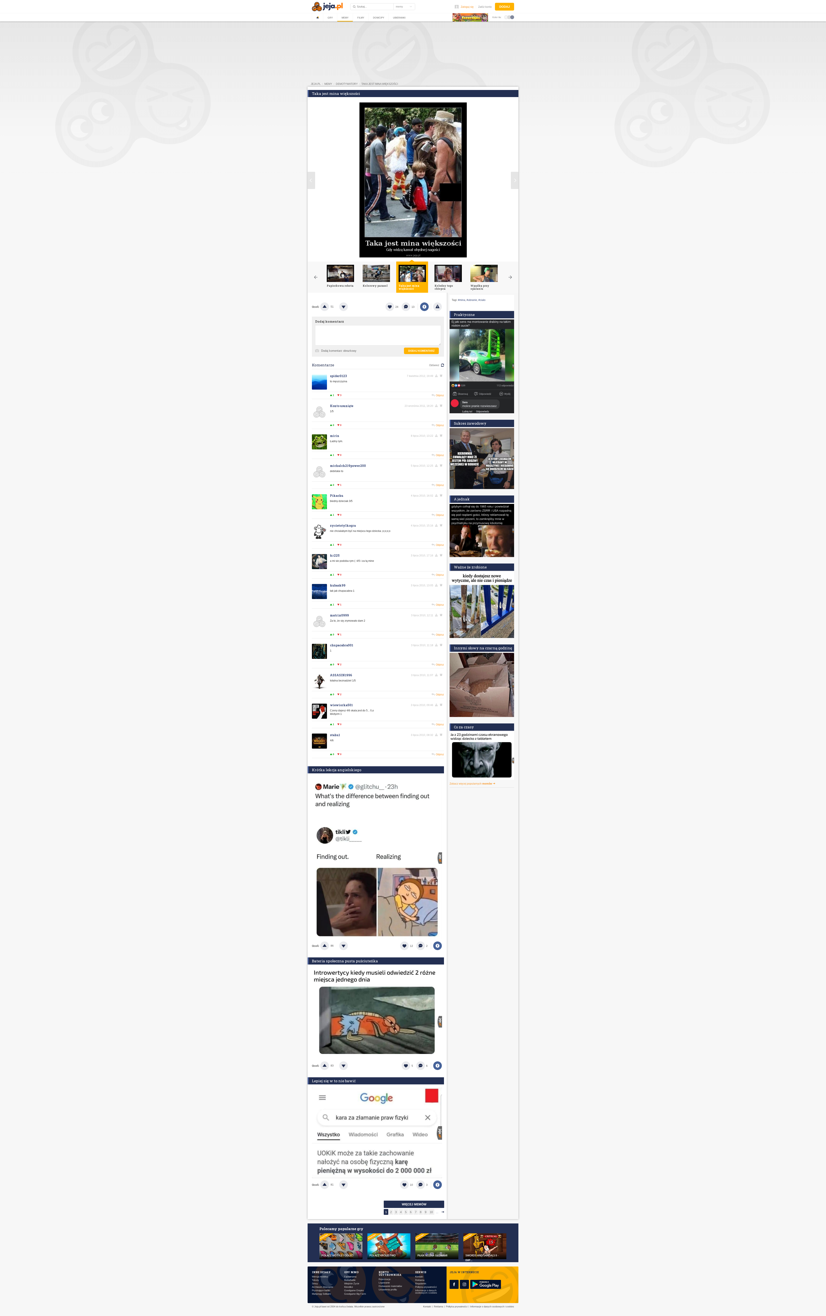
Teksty (315, 1280)
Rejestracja (384, 1279)
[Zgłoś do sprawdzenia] (437, 306)
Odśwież (434, 365)
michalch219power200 (348, 466)
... (437, 1212)
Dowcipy (378, 17)
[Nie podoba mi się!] (348, 306)
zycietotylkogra (343, 525)
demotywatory (347, 84)
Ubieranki (399, 17)
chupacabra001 (341, 645)
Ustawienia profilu (388, 1289)
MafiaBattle (350, 1280)
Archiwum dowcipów (322, 1287)
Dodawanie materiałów (390, 1286)
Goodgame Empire (354, 1290)
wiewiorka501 (341, 705)
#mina (461, 300)
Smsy (315, 1283)
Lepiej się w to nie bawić (334, 1080)
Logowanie (384, 1283)
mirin (334, 436)
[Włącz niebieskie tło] (512, 17)
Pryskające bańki (321, 1290)
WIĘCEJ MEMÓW (414, 1204)
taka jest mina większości (379, 84)
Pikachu (336, 496)
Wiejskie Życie (351, 1283)
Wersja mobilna (320, 1277)
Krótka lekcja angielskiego (336, 769)
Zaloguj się (467, 6)
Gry (330, 17)
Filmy (360, 17)
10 (431, 1212)
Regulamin (420, 1283)
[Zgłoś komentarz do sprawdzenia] (437, 375)
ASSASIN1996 (341, 675)
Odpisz (440, 395)
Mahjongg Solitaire (321, 1294)
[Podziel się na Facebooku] (424, 306)
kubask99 (337, 585)
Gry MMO (351, 1272)
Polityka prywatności (426, 1287)
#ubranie (472, 300)
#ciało (481, 300)
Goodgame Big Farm (355, 1294)
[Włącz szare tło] (509, 17)
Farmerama (350, 1277)
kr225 (335, 555)
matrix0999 (339, 615)
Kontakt (419, 1277)
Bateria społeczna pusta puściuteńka (345, 960)
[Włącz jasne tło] (506, 17)
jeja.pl (316, 84)
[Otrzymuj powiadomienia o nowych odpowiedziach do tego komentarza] (442, 375)
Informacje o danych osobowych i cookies (426, 1291)
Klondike (348, 1287)
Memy (345, 17)
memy (328, 84)
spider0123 (338, 376)
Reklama (419, 1280)
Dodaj (504, 6)
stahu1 (335, 735)
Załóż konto (485, 6)
